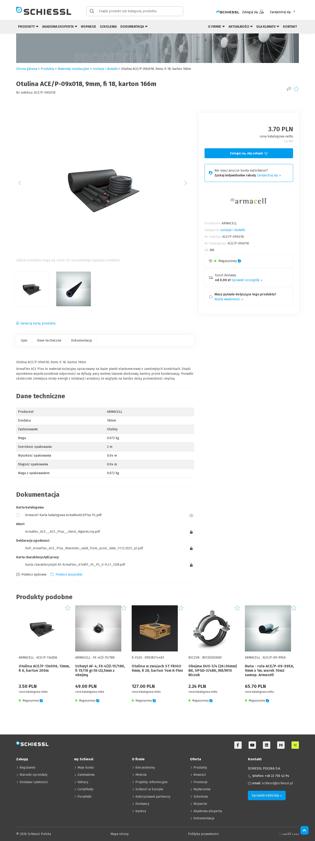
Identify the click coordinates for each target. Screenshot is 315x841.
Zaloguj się (250, 12)
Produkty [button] (27, 27)
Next (188, 184)
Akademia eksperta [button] (58, 27)
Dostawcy (142, 804)
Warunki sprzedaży (34, 775)
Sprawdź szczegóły (246, 280)
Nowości (199, 775)
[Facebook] (238, 745)
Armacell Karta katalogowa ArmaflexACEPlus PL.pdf (63, 515)
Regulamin (27, 768)
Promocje (200, 782)
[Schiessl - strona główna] (43, 11)
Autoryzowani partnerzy (152, 797)
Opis (24, 340)
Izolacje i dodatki (105, 69)
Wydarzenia (201, 789)
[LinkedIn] (266, 745)
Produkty (200, 768)
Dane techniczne (49, 340)
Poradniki (84, 797)
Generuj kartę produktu (38, 323)
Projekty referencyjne (151, 782)
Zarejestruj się (280, 12)
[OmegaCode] (288, 834)
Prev (22, 184)
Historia (140, 775)
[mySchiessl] (227, 12)
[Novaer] (295, 745)
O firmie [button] (215, 27)
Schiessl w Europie (149, 789)
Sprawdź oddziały (266, 795)
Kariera (140, 811)
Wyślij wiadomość (227, 299)
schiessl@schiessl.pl (277, 783)
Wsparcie (88, 27)
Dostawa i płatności (34, 782)
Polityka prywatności (203, 834)
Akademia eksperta (207, 811)
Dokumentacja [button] (132, 27)
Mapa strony (119, 834)
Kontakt (290, 27)
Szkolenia (108, 27)
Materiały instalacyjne (73, 69)
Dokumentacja (81, 340)
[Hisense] (281, 745)
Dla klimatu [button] (266, 27)
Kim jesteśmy (145, 768)
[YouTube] (252, 745)
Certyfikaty (85, 789)
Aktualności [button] (239, 27)
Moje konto (85, 768)
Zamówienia (86, 775)
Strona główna (26, 69)
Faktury (82, 782)
